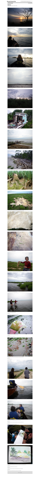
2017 (20, 2)
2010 (30, 2)
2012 (27, 2)
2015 (23, 2)
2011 (28, 2)
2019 (17, 2)
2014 (24, 2)
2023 (12, 2)
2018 (19, 2)
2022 (13, 2)
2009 (31, 2)
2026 (8, 2)
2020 (16, 2)
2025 (9, 2)
